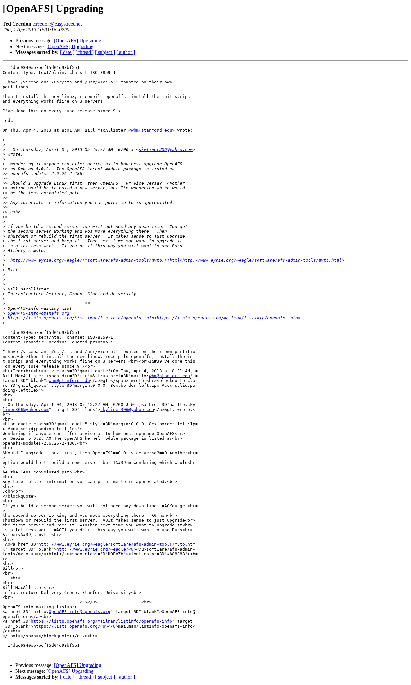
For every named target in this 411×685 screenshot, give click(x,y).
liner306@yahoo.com (26, 409)
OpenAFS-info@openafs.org (38, 313)
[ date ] (67, 52)
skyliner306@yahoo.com (166, 149)
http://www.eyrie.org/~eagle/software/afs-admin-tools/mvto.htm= (118, 544)
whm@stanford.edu (151, 130)
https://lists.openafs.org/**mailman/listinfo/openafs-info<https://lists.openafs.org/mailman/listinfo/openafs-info (153, 318)
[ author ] (125, 52)
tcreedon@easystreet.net (57, 24)
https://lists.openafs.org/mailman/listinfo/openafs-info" (103, 621)
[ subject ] (105, 52)
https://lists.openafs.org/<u (69, 626)
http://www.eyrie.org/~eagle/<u (95, 549)
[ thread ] (84, 52)
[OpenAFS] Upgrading (77, 40)
